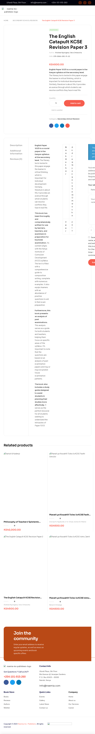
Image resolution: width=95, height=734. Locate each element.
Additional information (16, 152)
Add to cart (75, 103)
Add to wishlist (57, 110)
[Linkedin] (89, 2)
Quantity (52, 98)
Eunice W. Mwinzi (80, 522)
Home (6, 20)
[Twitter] (85, 2)
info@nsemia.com (49, 685)
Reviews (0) (16, 159)
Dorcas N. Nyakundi (56, 522)
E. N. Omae (69, 522)
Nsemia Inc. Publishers (27, 724)
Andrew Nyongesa (62, 53)
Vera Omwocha (76, 53)
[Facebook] (80, 2)
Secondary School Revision (25, 20)
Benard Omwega (55, 605)
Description (16, 145)
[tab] (16, 145)
